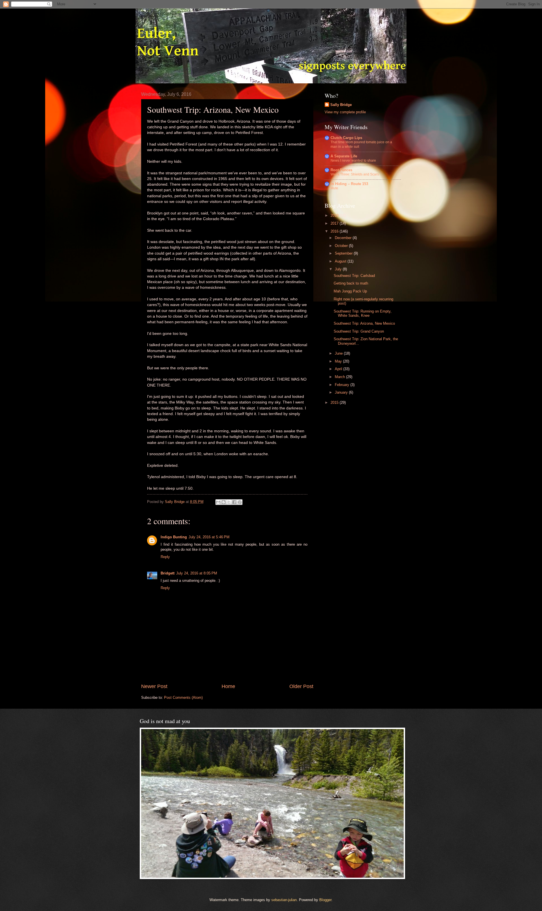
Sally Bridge (341, 105)
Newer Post (154, 686)
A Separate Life (344, 156)
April (339, 369)
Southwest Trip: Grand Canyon (359, 331)
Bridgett (167, 573)
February (342, 385)
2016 (335, 231)
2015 (335, 402)
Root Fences (341, 170)
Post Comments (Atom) (183, 697)
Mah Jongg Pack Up (350, 291)
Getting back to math (351, 283)
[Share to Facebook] (234, 502)
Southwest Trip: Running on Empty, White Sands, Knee (363, 313)
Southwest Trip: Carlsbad (354, 276)
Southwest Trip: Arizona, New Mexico (364, 323)
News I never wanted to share (353, 160)
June (339, 353)
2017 (335, 223)
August (341, 261)
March (340, 377)
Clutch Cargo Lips (346, 138)
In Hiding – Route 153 (349, 184)
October (342, 246)
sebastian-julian (284, 900)
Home (228, 686)
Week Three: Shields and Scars (355, 174)
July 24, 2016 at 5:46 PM (209, 537)
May (339, 361)
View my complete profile (345, 112)
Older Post (301, 686)
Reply (165, 557)
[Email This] (218, 502)
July (339, 269)
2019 (335, 215)
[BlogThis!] (223, 502)
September (344, 253)
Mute (334, 188)
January (342, 392)
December (344, 238)
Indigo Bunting (174, 537)
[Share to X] (229, 502)
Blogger (325, 900)
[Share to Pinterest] (239, 502)
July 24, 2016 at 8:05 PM (196, 573)
